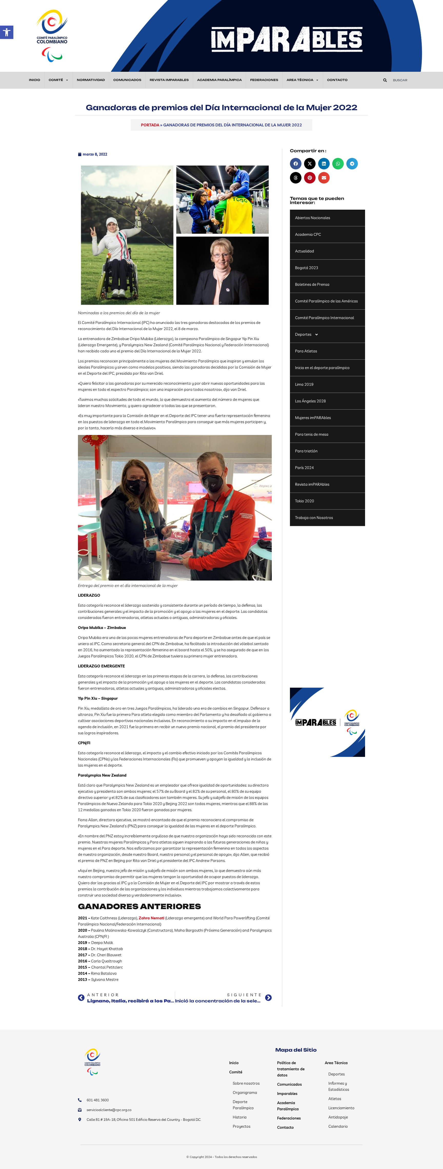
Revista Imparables (169, 80)
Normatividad (91, 80)
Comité (56, 80)
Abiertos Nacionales (312, 217)
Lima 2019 (304, 384)
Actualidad (304, 251)
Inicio (34, 80)
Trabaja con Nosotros (314, 517)
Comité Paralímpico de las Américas (326, 301)
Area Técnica (300, 80)
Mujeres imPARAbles (313, 417)
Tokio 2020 (304, 501)
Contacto (337, 80)
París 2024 (304, 467)
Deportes (303, 334)
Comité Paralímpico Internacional (324, 317)
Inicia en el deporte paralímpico (322, 367)
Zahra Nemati (151, 918)
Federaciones (264, 80)
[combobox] (409, 80)
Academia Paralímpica (219, 80)
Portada (150, 125)
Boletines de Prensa (312, 284)
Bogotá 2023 (306, 267)
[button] (6, 32)
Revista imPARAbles (312, 484)
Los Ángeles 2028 (310, 401)
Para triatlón (306, 451)
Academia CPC (308, 234)
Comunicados (127, 80)
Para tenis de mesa (311, 434)
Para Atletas (306, 351)
